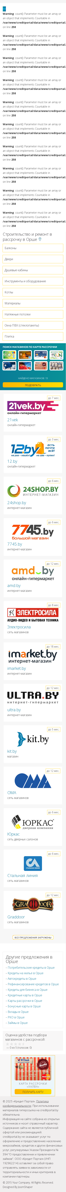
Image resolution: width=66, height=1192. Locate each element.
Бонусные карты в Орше (24, 1006)
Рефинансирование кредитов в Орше (33, 984)
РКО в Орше (16, 1017)
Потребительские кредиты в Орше (31, 968)
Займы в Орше (18, 1023)
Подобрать (33, 385)
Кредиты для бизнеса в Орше (27, 990)
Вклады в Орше (18, 1012)
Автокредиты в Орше (22, 979)
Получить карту (33, 1092)
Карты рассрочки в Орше (25, 1001)
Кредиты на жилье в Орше (25, 973)
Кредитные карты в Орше (25, 995)
